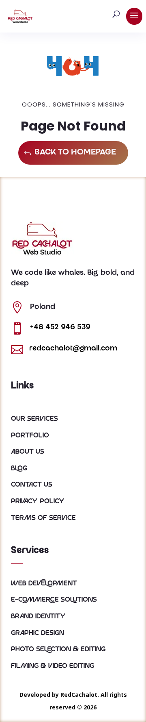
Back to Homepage (75, 152)
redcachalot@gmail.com (73, 349)
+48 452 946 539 (60, 328)
